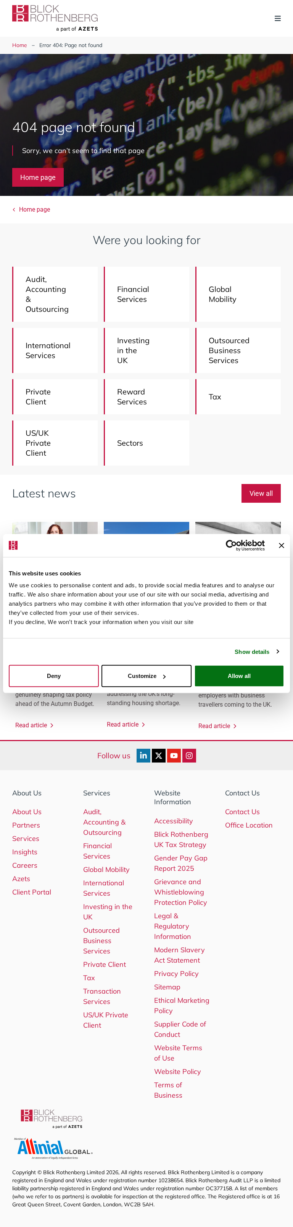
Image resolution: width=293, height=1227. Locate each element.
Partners (26, 825)
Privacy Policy (176, 973)
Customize (142, 676)
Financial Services (97, 850)
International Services (103, 888)
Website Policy (177, 1071)
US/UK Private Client (105, 1020)
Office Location (249, 825)
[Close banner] (281, 545)
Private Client (104, 964)
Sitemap (167, 987)
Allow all (239, 676)
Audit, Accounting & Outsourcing (104, 822)
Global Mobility (106, 869)
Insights (24, 851)
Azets (21, 878)
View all (261, 493)
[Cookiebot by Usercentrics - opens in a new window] (231, 545)
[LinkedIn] (143, 756)
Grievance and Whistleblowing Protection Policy (180, 892)
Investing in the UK (107, 911)
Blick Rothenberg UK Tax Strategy (181, 839)
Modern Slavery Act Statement (179, 955)
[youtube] (174, 756)
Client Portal (31, 892)
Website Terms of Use (178, 1052)
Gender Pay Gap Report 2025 (181, 863)
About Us (27, 811)
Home (19, 45)
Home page (38, 177)
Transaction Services (102, 996)
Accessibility (173, 820)
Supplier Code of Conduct (180, 1029)
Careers (24, 865)
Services (25, 838)
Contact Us (242, 811)
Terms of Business (168, 1090)
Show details (252, 651)
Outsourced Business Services (101, 940)
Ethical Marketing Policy (181, 1005)
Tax (89, 977)
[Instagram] (189, 756)
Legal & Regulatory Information (172, 926)
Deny (54, 676)
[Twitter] (159, 756)
